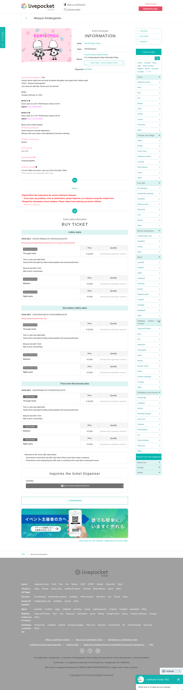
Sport (139, 257)
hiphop (140, 103)
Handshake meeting (145, 194)
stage (139, 140)
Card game (141, 350)
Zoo (138, 339)
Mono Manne (142, 167)
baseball (140, 262)
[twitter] (83, 651)
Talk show (141, 210)
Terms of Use (72, 644)
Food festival (142, 430)
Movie (147, 69)
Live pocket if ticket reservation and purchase (37, 7)
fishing (140, 361)
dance (139, 173)
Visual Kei (141, 125)
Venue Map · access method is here (104, 63)
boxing (140, 289)
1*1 (149, 72)
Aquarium (141, 345)
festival (140, 408)
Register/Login (150, 9)
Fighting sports (143, 294)
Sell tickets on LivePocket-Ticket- (123, 639)
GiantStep (88, 69)
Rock (139, 87)
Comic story (142, 151)
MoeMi (87, 43)
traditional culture (144, 156)
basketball (141, 310)
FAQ (151, 644)
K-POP (140, 114)
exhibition (141, 199)
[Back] (26, 18)
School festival (143, 440)
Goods (140, 220)
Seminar (140, 424)
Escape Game (142, 366)
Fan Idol (141, 183)
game (139, 355)
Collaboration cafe (144, 236)
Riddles (140, 69)
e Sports (140, 300)
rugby (139, 273)
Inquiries (143, 42)
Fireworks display (144, 414)
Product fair (141, 398)
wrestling (140, 284)
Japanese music (143, 82)
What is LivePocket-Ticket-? (57, 639)
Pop (139, 93)
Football (140, 268)
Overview (144, 31)
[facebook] (91, 651)
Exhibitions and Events (147, 392)
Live (139, 215)
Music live (141, 462)
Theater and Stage (145, 135)
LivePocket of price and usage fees (45, 644)
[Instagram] (99, 651)
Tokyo (104, 55)
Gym (139, 334)
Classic (140, 119)
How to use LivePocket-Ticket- (89, 639)
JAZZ (139, 109)
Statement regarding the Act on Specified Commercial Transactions (114, 644)
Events (140, 467)
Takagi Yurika (95, 43)
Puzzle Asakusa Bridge (93, 55)
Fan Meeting (142, 188)
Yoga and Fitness (144, 329)
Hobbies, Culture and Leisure (26, 617)
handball (140, 305)
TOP (23, 554)
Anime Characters (145, 231)
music (140, 77)
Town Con (141, 419)
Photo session (148, 66)
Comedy (147, 63)
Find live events (73, 9)
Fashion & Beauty (144, 377)
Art (138, 435)
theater (140, 146)
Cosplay (140, 72)
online (139, 63)
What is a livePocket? (76, 5)
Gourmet (155, 69)
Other (139, 130)
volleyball (141, 278)
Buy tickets (144, 36)
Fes (138, 98)
